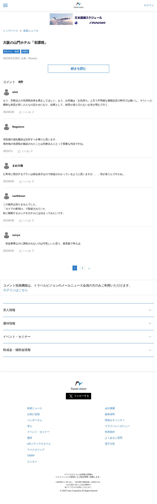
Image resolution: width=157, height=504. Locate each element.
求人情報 (9, 310)
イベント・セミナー (17, 336)
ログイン (149, 5)
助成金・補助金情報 (17, 349)
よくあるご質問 (113, 437)
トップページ (10, 30)
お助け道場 (33, 414)
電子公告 (110, 443)
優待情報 (9, 323)
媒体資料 (110, 414)
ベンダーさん (34, 420)
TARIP (30, 455)
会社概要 (110, 408)
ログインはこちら (15, 290)
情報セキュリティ (115, 420)
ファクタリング (36, 449)
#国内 (25, 51)
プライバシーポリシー (117, 426)
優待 (29, 437)
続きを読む (78, 68)
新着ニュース (30, 30)
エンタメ (32, 461)
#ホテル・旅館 (11, 51)
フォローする (81, 395)
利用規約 (110, 431)
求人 (29, 426)
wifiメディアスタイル (39, 443)
